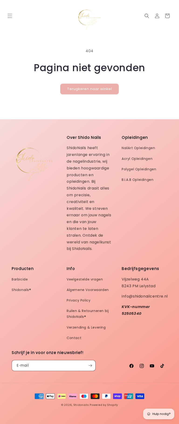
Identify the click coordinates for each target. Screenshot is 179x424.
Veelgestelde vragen (85, 279)
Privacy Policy (78, 300)
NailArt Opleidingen (138, 148)
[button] (10, 16)
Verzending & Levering (86, 327)
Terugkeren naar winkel (89, 88)
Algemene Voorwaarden (88, 289)
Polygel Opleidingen (139, 169)
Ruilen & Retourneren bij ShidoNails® (88, 313)
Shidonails (81, 405)
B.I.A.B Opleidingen (137, 179)
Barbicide (20, 279)
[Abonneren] (90, 365)
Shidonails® (21, 289)
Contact (74, 338)
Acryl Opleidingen (137, 158)
